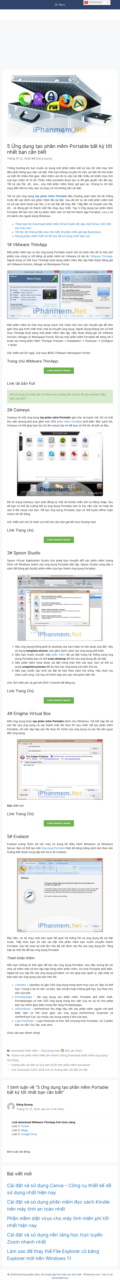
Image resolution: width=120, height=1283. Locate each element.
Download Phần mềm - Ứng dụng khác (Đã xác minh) (46, 1050)
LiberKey (20, 984)
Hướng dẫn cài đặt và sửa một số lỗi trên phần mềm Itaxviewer (50, 1065)
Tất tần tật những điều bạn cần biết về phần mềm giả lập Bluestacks (58, 232)
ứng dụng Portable (53, 848)
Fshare (25, 1126)
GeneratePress (60, 1277)
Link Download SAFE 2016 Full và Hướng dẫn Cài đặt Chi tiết (49, 1069)
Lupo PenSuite (24, 1020)
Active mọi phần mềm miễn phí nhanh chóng (39, 1055)
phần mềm (58, 654)
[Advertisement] (60, 43)
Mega (24, 1130)
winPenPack (22, 1008)
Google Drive (29, 1134)
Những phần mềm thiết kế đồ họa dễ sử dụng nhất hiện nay (52, 236)
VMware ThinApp (101, 256)
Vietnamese (95, 2)
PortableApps (23, 997)
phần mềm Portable (69, 421)
